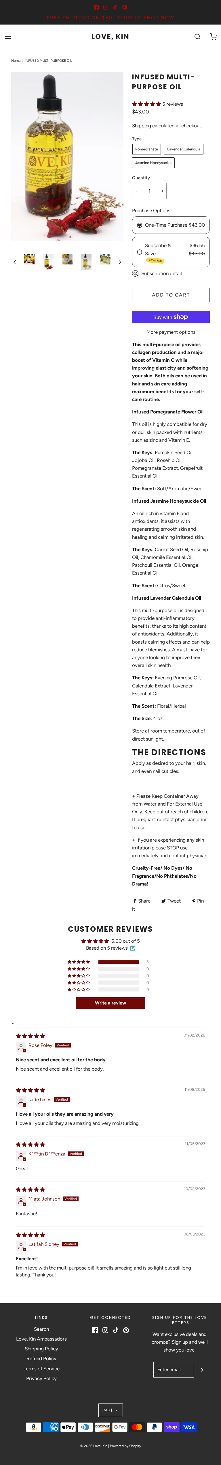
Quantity (141, 177)
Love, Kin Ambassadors (41, 1339)
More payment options (170, 332)
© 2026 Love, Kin (93, 1446)
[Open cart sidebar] (213, 37)
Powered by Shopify (125, 1446)
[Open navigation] (8, 37)
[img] (30, 1036)
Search (41, 1329)
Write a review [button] (110, 1003)
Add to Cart (171, 295)
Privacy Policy (41, 1378)
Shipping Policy (41, 1349)
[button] (14, 262)
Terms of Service (42, 1368)
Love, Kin (110, 37)
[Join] (202, 1370)
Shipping (141, 125)
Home (16, 61)
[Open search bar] (197, 37)
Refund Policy (41, 1358)
